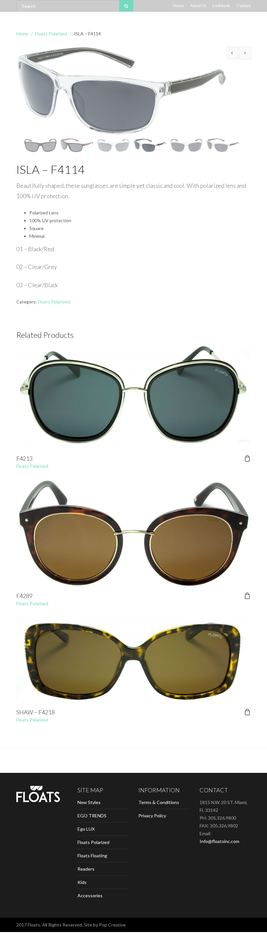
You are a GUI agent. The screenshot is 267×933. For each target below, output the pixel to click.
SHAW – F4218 (35, 712)
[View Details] (133, 398)
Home (178, 5)
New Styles (89, 802)
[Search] (126, 6)
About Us (198, 5)
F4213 (24, 458)
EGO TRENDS (91, 815)
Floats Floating (92, 855)
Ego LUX (86, 829)
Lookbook (221, 5)
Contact (243, 5)
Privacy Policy (152, 815)
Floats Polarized (51, 33)
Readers (85, 869)
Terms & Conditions (158, 802)
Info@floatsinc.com (219, 841)
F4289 (24, 595)
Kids (82, 882)
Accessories (90, 895)
